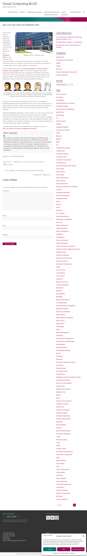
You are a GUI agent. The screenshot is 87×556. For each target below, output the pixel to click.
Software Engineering (63, 416)
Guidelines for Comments (34, 12)
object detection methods (64, 317)
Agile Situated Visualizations (65, 109)
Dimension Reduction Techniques (66, 186)
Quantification (60, 374)
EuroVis (58, 204)
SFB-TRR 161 (60, 407)
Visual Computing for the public (66, 72)
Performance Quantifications (65, 341)
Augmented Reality (62, 127)
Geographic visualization (64, 219)
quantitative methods (63, 380)
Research (41, 162)
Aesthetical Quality (62, 106)
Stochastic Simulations (63, 434)
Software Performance (63, 419)
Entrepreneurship (61, 198)
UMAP (58, 445)
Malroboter (59, 288)
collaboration (60, 151)
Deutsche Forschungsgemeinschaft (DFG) (14, 540)
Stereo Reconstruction (63, 431)
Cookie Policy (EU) (75, 12)
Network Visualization (63, 311)
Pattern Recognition (62, 332)
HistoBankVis (60, 237)
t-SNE (58, 437)
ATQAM (58, 124)
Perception (59, 335)
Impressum (72, 553)
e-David (58, 189)
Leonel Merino (60, 273)
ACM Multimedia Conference (65, 103)
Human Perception (62, 243)
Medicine (59, 291)
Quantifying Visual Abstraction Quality (68, 377)
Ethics (58, 201)
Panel (58, 329)
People (58, 66)
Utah (57, 466)
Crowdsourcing (61, 163)
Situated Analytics (62, 413)
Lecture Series (60, 270)
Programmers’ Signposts (42, 175)
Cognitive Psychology (63, 148)
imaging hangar (61, 252)
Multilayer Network (62, 308)
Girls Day (59, 222)
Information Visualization (64, 264)
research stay (60, 386)
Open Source (60, 320)
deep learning (60, 180)
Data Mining (60, 174)
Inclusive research (62, 261)
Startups (59, 428)
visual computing (61, 481)
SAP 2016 (6, 43)
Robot (58, 398)
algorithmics (60, 112)
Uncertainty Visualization (64, 454)
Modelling (59, 297)
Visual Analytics (61, 478)
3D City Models (61, 94)
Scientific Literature (62, 404)
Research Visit (60, 392)
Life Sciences (60, 276)
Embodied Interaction (63, 192)
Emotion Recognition (17, 156)
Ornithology (60, 326)
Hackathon (59, 234)
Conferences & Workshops (32, 162)
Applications (60, 57)
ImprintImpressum (64, 13)
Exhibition (59, 210)
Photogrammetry (61, 347)
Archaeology (60, 115)
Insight (58, 63)
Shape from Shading (62, 410)
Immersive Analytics (62, 255)
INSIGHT (22, 12)
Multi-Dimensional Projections (65, 305)
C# (57, 145)
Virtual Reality (60, 472)
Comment (6, 191)
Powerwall (59, 356)
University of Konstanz (9, 536)
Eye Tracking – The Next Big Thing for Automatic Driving (24, 170)
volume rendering (61, 490)
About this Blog (13, 12)
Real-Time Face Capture (64, 383)
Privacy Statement (64, 553)
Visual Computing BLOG (20, 4)
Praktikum (59, 359)
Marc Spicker (10, 133)
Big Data (59, 136)
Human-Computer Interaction (65, 246)
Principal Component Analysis (65, 362)
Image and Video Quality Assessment (68, 249)
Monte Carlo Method (62, 300)
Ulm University (7, 539)
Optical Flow (60, 323)
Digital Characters (62, 183)
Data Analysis (60, 172)
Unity (58, 457)
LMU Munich (6, 537)
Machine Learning (61, 282)
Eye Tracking (60, 213)
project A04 (44, 140)
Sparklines (59, 422)
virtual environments (62, 469)
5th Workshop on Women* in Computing (69, 42)
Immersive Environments (64, 258)
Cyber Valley (60, 169)
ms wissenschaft (61, 303)
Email (4, 225)
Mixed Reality (60, 294)
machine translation (62, 285)
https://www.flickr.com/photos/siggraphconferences (19, 128)
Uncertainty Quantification (64, 451)
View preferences (77, 549)
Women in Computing (63, 493)
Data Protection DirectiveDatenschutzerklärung (51, 13)
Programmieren (61, 368)
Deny (63, 549)
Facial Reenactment (62, 216)
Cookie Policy (56, 553)
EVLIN (58, 207)
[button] (83, 536)
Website (5, 234)
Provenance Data (61, 371)
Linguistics (59, 279)
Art (57, 118)
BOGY (58, 142)
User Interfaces (61, 460)
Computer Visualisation (63, 160)
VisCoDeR (59, 475)
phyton (58, 353)
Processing (59, 365)
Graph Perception (61, 228)
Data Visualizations (62, 177)
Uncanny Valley (61, 448)
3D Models (59, 97)
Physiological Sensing (63, 350)
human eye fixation (62, 240)
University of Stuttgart (9, 534)
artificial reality (61, 121)
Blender (58, 139)
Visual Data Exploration (63, 484)
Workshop (59, 496)
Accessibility (60, 100)
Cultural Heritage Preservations (66, 166)
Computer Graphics (62, 154)
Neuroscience (60, 314)
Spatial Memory (61, 425)
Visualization (60, 487)
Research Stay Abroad (63, 389)
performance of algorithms (64, 338)
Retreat (58, 395)
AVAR (58, 133)
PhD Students (60, 344)
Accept (49, 549)
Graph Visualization (62, 231)
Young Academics (62, 75)
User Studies (60, 463)
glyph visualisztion (62, 225)
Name (4, 215)
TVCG (58, 442)
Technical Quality (61, 439)
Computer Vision (61, 157)
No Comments (9, 164)
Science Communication (64, 401)
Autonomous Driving (62, 130)
